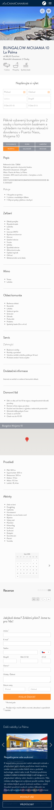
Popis (27, 144)
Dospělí (6, 657)
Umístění (42, 144)
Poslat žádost (27, 696)
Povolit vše (27, 797)
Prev (3, 23)
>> (48, 599)
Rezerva (11, 149)
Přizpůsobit (27, 804)
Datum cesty (8, 685)
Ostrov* (6, 665)
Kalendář (27, 149)
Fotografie (11, 144)
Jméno (6, 631)
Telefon (5, 648)
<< (34, 599)
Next (50, 23)
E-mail (6, 639)
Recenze (43, 149)
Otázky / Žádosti (9, 674)
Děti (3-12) (24, 657)
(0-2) (44, 657)
